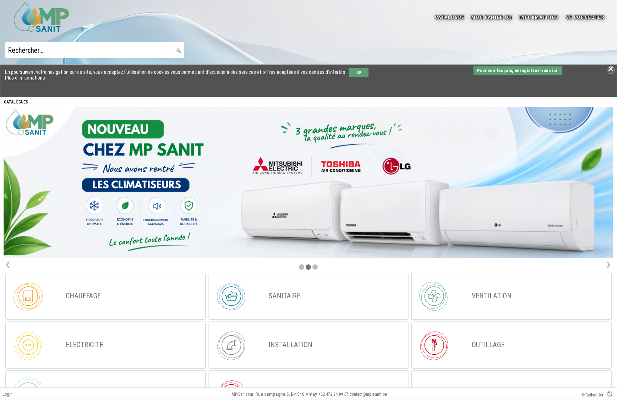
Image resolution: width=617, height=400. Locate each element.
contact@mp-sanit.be (368, 394)
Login (7, 394)
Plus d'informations (25, 78)
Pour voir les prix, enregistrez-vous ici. (518, 70)
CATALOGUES (16, 102)
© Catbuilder (592, 395)
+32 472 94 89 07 (333, 394)
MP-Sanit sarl (243, 394)
